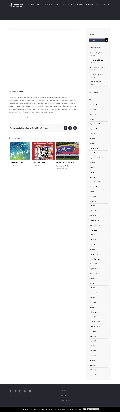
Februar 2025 (94, 148)
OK (84, 409)
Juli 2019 (92, 346)
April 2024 (93, 162)
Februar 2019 (94, 370)
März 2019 (93, 365)
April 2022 (93, 249)
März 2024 (93, 167)
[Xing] (30, 391)
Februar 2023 (94, 211)
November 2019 (95, 326)
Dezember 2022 (95, 220)
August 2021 (94, 273)
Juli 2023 (92, 191)
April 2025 (93, 138)
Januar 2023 (93, 215)
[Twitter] (15, 391)
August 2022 (94, 230)
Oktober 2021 (94, 264)
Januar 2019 (93, 375)
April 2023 (93, 201)
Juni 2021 (93, 283)
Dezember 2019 (95, 322)
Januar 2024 (93, 177)
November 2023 (95, 182)
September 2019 (95, 336)
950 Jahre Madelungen (96, 60)
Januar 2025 (93, 153)
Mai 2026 (93, 114)
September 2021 (95, 269)
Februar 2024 (94, 172)
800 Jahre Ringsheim (63, 163)
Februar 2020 (94, 312)
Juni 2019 (93, 351)
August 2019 (94, 341)
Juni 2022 (93, 240)
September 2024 (95, 158)
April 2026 (93, 119)
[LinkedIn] (25, 391)
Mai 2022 (93, 244)
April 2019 (93, 360)
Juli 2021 (92, 278)
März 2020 (93, 307)
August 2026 (94, 104)
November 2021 (95, 259)
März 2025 (93, 143)
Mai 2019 (93, 355)
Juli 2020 (92, 297)
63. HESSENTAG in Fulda (97, 67)
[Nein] (118, 409)
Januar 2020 (93, 317)
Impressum (65, 395)
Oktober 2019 (94, 331)
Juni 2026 (93, 109)
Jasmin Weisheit (14, 117)
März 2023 (93, 206)
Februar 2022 (94, 254)
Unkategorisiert (32, 117)
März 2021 (93, 288)
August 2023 (94, 187)
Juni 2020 (93, 302)
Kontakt (64, 390)
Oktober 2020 (94, 293)
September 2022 (95, 225)
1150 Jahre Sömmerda (17, 163)
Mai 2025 (93, 133)
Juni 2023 (93, 196)
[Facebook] (10, 391)
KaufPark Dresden (95, 82)
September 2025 (95, 124)
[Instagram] (20, 391)
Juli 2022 (92, 235)
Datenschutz (66, 400)
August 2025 (94, 129)
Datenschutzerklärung (92, 409)
